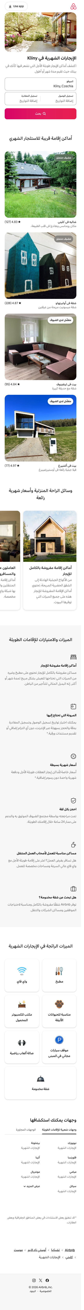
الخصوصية (46, 1291)
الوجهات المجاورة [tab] (26, 1129)
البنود (33, 1291)
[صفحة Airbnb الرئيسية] (73, 6)
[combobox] (40, 86)
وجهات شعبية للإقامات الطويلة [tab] (59, 1129)
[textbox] (58, 101)
